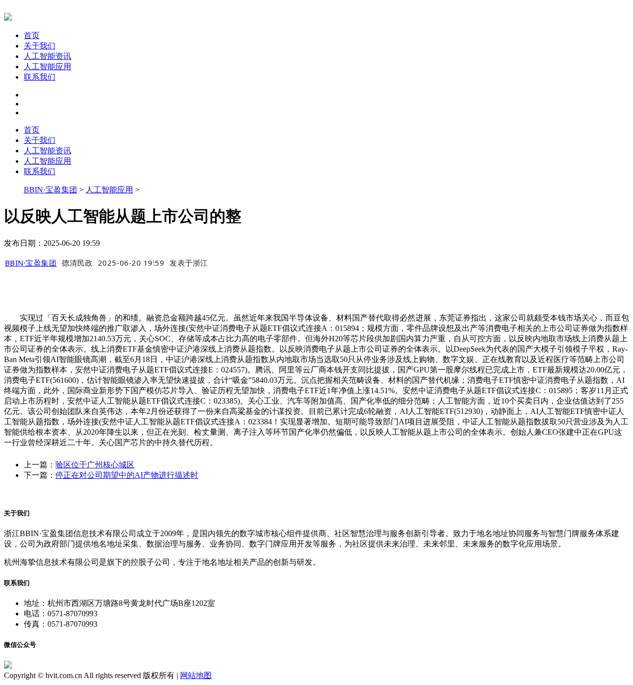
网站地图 (196, 675)
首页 (32, 35)
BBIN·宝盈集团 (50, 189)
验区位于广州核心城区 (95, 464)
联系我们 (39, 77)
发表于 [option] (189, 263)
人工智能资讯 (47, 56)
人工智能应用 (47, 66)
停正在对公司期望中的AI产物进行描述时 (126, 475)
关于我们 (39, 46)
